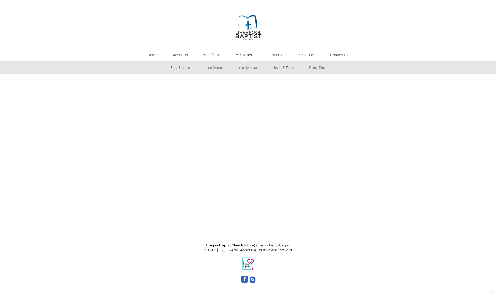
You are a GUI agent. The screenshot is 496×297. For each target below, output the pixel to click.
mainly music (248, 67)
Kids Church (214, 67)
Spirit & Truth (284, 67)
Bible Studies (180, 67)
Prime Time (317, 67)
